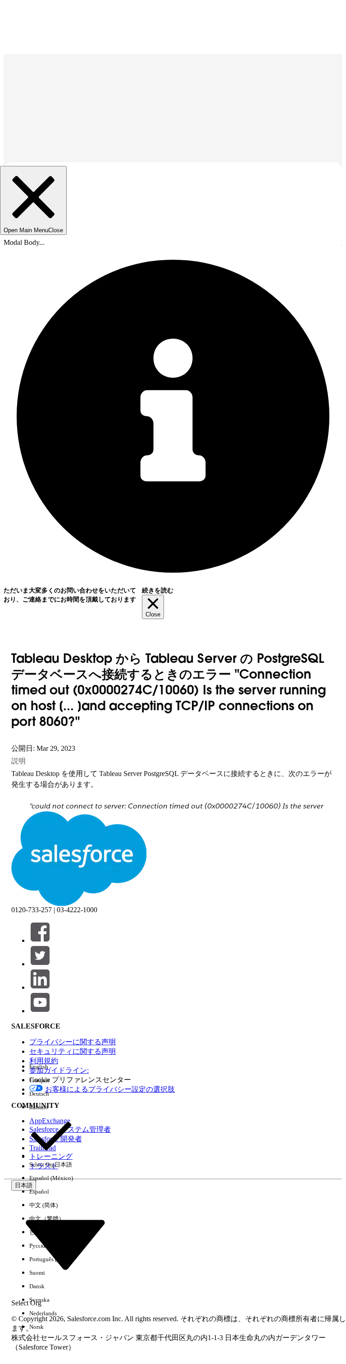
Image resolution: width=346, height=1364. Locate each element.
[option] (51, 1067)
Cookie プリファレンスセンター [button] (80, 1080)
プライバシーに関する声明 (72, 1042)
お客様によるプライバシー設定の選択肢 (110, 1089)
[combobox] (65, 1243)
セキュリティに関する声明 (72, 1051)
